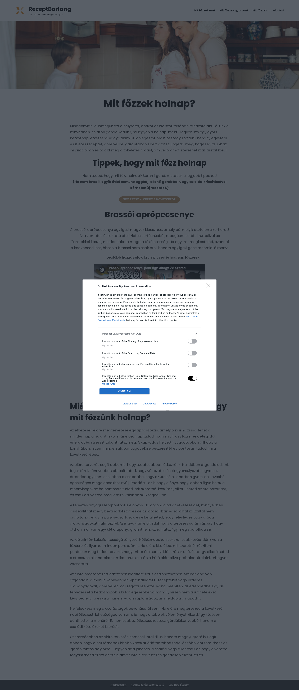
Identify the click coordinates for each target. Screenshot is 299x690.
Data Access (149, 403)
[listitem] (149, 333)
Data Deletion (130, 403)
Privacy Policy (169, 403)
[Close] (209, 286)
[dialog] (149, 345)
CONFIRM (124, 391)
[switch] (192, 341)
